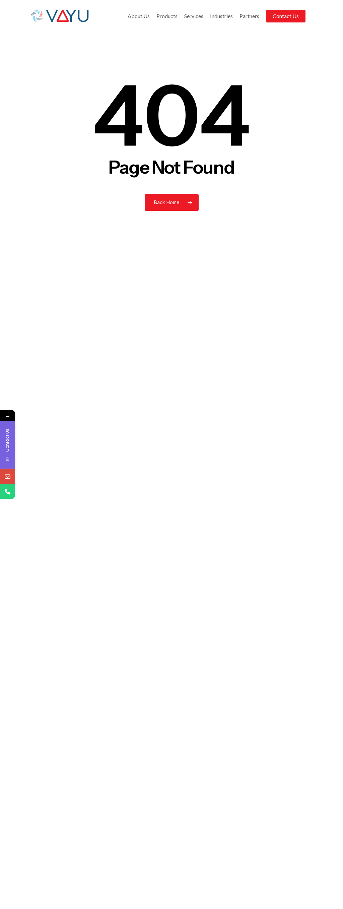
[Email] (7, 476)
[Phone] (7, 491)
